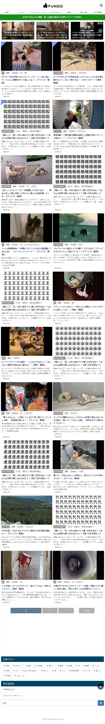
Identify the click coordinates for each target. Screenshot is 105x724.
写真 (66, 413)
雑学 (7, 12)
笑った (45, 671)
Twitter (8, 675)
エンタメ (21, 12)
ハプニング (81, 131)
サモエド (79, 582)
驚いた (98, 671)
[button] (4, 31)
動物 (69, 12)
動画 (7, 72)
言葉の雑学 (75, 671)
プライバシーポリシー (12, 696)
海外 (29, 666)
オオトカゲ (82, 72)
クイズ (18, 131)
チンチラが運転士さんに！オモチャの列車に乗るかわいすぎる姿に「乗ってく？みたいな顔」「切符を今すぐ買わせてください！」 (78, 420)
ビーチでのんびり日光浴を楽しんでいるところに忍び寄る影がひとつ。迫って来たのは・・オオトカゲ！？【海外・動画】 (78, 80)
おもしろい (21, 675)
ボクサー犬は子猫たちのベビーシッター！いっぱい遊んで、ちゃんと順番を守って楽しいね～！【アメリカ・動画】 (25, 80)
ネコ (63, 671)
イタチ (81, 471)
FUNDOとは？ (9, 689)
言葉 (70, 666)
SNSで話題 (98, 12)
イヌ (17, 671)
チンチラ (73, 413)
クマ (80, 244)
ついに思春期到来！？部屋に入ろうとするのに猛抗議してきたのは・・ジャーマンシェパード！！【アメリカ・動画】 (26, 251)
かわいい (18, 666)
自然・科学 (83, 12)
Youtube (15, 72)
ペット (97, 666)
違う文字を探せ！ (35, 131)
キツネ (34, 186)
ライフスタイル (54, 12)
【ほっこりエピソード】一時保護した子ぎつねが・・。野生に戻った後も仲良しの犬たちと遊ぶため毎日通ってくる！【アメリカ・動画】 (26, 193)
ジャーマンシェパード (32, 244)
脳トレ (25, 131)
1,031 (87, 610)
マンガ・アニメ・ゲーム (38, 12)
